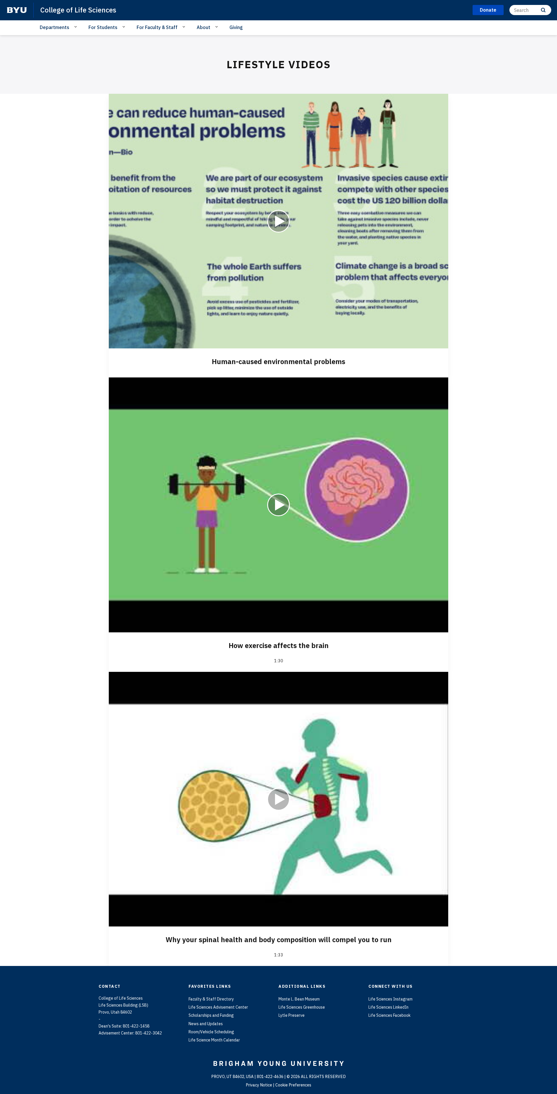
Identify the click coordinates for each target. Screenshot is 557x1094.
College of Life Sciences (78, 10)
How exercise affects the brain (279, 645)
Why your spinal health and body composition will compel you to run (279, 939)
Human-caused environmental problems (278, 361)
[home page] (17, 10)
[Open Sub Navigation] (76, 27)
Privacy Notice (259, 1085)
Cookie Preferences (293, 1085)
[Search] (543, 10)
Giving (236, 27)
